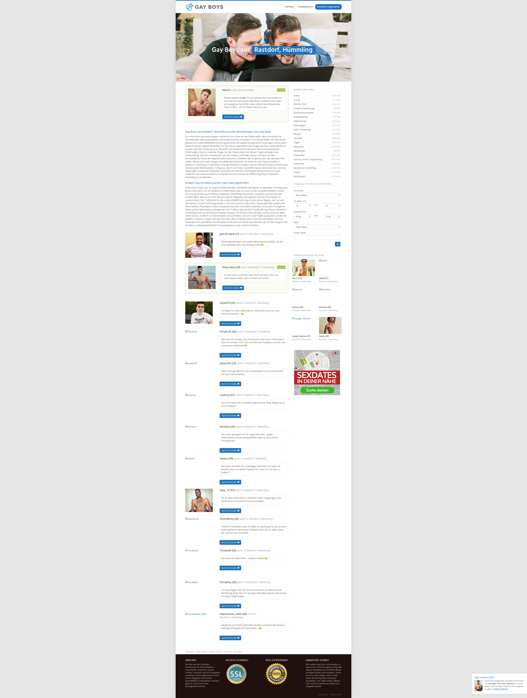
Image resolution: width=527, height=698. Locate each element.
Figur (296, 222)
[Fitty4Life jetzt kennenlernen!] (199, 344)
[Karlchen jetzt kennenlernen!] (199, 439)
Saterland (317, 163)
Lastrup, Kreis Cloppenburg (317, 159)
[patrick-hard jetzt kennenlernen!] (199, 245)
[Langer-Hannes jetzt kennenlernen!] (303, 325)
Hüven (317, 172)
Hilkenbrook (317, 121)
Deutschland (201, 651)
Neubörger (317, 176)
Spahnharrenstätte (317, 112)
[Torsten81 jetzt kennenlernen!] (199, 562)
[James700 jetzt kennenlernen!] (199, 375)
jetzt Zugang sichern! (497, 689)
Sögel (317, 142)
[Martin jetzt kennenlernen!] (202, 102)
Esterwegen (317, 125)
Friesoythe (317, 155)
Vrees (317, 95)
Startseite (289, 7)
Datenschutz (335, 694)
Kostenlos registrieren (328, 7)
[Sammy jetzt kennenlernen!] (199, 470)
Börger (317, 133)
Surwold (317, 138)
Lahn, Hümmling (317, 129)
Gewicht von (300, 211)
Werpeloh (317, 146)
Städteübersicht (305, 7)
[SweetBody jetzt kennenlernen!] (199, 531)
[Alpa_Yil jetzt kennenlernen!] (199, 500)
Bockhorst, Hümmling (317, 167)
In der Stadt (300, 232)
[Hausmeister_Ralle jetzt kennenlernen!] (199, 626)
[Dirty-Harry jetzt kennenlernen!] (202, 277)
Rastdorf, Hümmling (261, 234)
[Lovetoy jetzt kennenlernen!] (199, 407)
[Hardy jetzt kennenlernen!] (330, 325)
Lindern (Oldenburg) (317, 108)
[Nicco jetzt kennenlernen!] (303, 267)
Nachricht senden (232, 116)
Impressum (323, 694)
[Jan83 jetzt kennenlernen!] (330, 267)
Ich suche (298, 190)
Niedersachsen (215, 651)
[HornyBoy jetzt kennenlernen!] (199, 594)
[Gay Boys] (204, 7)
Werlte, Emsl (317, 104)
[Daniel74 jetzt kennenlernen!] (199, 312)
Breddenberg (317, 116)
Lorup (317, 99)
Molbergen (317, 150)
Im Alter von (300, 201)
